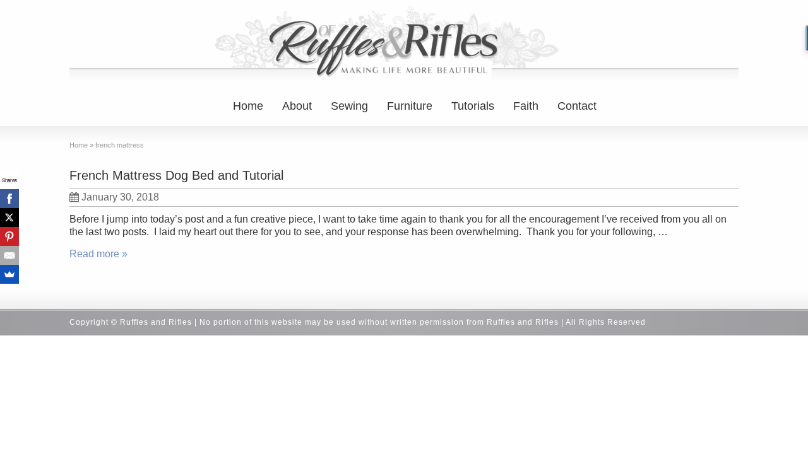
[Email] (9, 255)
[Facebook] (9, 198)
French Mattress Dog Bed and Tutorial (176, 175)
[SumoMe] (9, 274)
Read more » (98, 253)
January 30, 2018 (120, 197)
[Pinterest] (9, 236)
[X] (9, 217)
